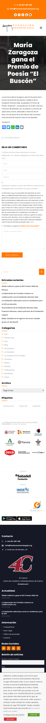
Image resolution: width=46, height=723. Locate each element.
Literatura (8, 359)
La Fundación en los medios (14, 355)
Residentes (8, 373)
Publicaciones (9, 370)
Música (7, 363)
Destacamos (9, 348)
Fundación (23, 406)
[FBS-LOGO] (23, 477)
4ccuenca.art (23, 584)
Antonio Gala (9, 337)
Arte (6, 341)
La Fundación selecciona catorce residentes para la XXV (22, 612)
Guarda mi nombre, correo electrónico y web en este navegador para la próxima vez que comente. (23, 187)
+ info (32, 222)
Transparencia (8, 627)
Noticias (7, 366)
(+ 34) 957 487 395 (24, 5)
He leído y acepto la (22, 226)
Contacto (6, 638)
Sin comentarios (12, 137)
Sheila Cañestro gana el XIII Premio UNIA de (20, 595)
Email (3, 667)
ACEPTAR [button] (34, 715)
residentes (36, 406)
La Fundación (9, 352)
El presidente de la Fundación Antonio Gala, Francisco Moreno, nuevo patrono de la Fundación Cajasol (23, 311)
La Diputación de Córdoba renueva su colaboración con (17, 603)
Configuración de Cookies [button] (13, 714)
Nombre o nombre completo (10, 659)
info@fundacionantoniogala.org (24, 8)
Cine (6, 334)
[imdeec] (23, 490)
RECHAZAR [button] (10, 719)
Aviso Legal (7, 630)
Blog (6, 345)
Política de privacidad (29, 226)
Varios (6, 377)
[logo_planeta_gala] (37, 506)
